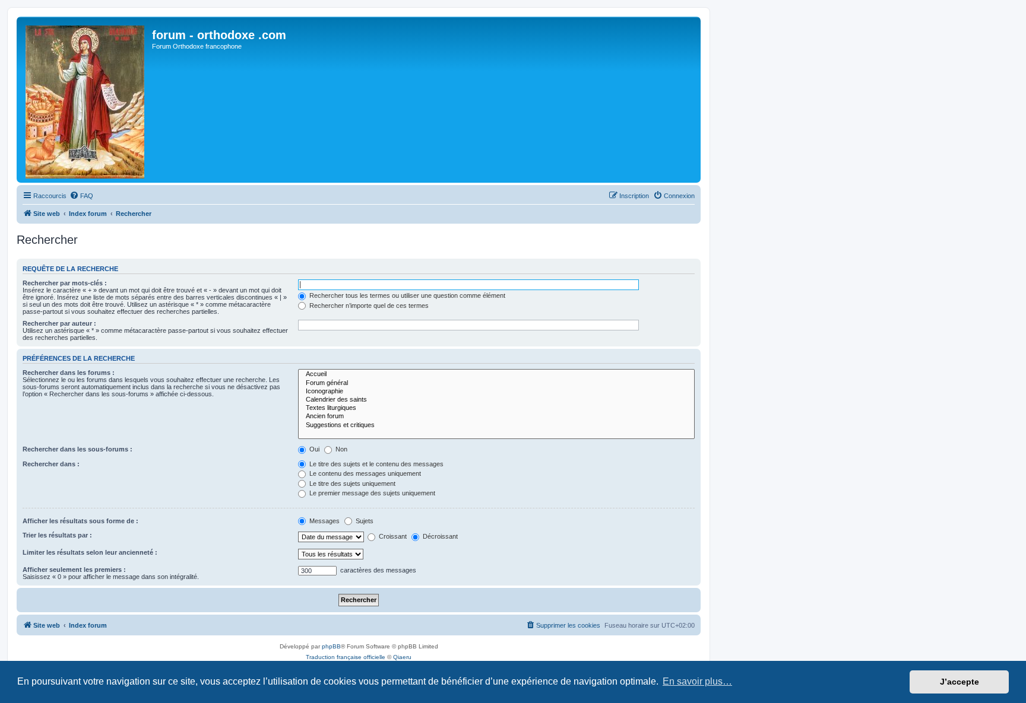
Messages (324, 520)
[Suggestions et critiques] (496, 425)
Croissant (392, 536)
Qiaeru (402, 657)
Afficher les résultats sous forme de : (80, 520)
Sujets (363, 520)
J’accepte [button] (959, 681)
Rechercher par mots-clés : (65, 283)
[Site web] (86, 100)
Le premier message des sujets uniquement (371, 493)
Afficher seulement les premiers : (74, 569)
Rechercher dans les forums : (69, 372)
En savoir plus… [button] (697, 681)
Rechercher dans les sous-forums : (77, 449)
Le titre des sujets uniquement (351, 483)
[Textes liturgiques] (496, 408)
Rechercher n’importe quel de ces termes (368, 305)
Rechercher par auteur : (59, 323)
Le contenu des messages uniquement (364, 473)
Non (340, 449)
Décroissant (439, 536)
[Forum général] (496, 383)
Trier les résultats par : (57, 535)
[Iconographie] (496, 391)
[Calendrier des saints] (496, 400)
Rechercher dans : (51, 463)
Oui (313, 449)
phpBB (331, 646)
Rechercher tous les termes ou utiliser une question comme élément (406, 295)
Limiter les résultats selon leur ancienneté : (90, 552)
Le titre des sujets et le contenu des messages (376, 463)
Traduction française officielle (345, 657)
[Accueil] (496, 374)
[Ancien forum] (496, 416)
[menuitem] (81, 196)
